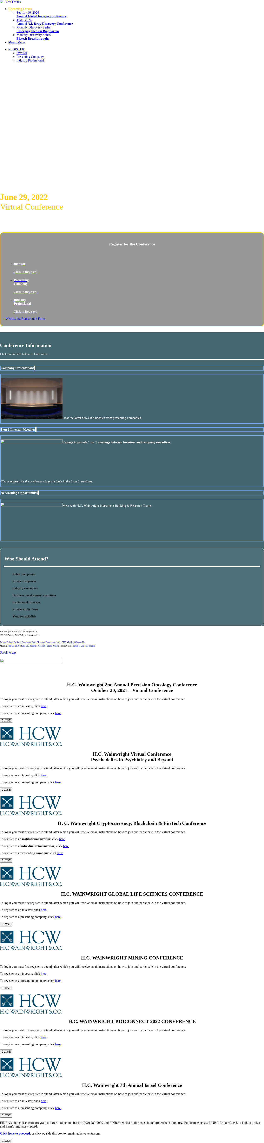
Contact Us (80, 642)
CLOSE (6, 720)
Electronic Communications (48, 642)
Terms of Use (78, 646)
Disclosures (90, 646)
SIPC (17, 646)
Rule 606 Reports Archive (48, 646)
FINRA (10, 646)
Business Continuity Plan (24, 642)
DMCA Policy (68, 642)
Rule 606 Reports (28, 646)
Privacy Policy (6, 642)
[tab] (132, 368)
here (43, 706)
